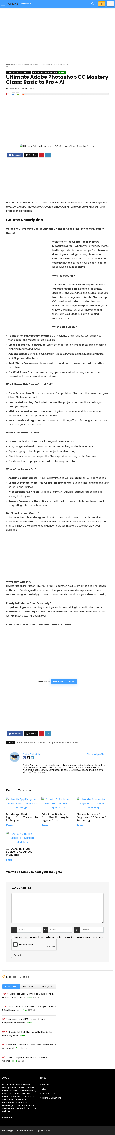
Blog (44, 1088)
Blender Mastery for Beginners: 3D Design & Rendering (92, 817)
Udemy (62, 72)
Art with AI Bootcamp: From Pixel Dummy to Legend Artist (55, 817)
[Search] (93, 4)
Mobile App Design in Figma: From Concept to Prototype (22, 817)
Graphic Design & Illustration (45, 72)
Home (9, 64)
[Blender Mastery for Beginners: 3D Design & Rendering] (93, 799)
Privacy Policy (48, 1093)
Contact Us (8, 1117)
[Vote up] (18, 94)
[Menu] (3, 4)
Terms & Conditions (51, 1097)
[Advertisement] (57, 32)
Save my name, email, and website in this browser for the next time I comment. (59, 937)
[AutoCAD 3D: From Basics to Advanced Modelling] (22, 833)
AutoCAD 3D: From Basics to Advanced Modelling (19, 851)
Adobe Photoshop (14, 72)
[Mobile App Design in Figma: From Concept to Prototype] (22, 799)
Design (27, 72)
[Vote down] (13, 94)
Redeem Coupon (63, 681)
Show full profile (95, 754)
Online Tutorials (31, 754)
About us (46, 1084)
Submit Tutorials (101, 3)
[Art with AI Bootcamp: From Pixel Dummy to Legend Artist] (57, 799)
